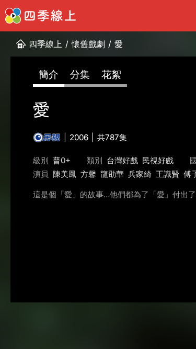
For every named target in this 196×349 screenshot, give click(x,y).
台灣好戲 (122, 160)
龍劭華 (112, 174)
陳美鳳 (64, 174)
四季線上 (45, 44)
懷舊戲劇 (88, 44)
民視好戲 (158, 160)
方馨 (88, 174)
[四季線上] (40, 16)
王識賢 (167, 174)
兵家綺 (140, 174)
